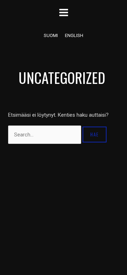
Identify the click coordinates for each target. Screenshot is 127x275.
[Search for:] (45, 135)
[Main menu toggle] (63, 12)
